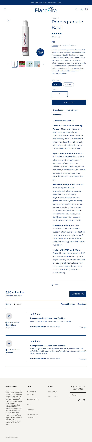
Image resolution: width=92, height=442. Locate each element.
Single (57, 84)
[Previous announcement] (4, 2)
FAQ (29, 404)
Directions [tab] (57, 115)
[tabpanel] (69, 202)
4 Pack (68, 84)
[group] (17, 292)
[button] (4, 9)
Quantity (55, 89)
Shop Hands (53, 397)
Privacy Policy (33, 399)
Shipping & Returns (31, 392)
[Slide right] (43, 64)
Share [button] (56, 285)
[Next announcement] (87, 2)
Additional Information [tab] (63, 121)
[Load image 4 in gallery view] (37, 64)
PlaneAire (14, 437)
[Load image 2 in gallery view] (22, 64)
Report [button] (52, 326)
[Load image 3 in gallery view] (29, 64)
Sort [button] (8, 304)
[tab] (68, 304)
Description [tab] (58, 110)
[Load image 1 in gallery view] (14, 64)
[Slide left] (8, 64)
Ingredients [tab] (72, 110)
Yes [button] (48, 326)
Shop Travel (53, 392)
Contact (30, 410)
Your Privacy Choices (32, 416)
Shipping (55, 45)
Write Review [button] (78, 294)
